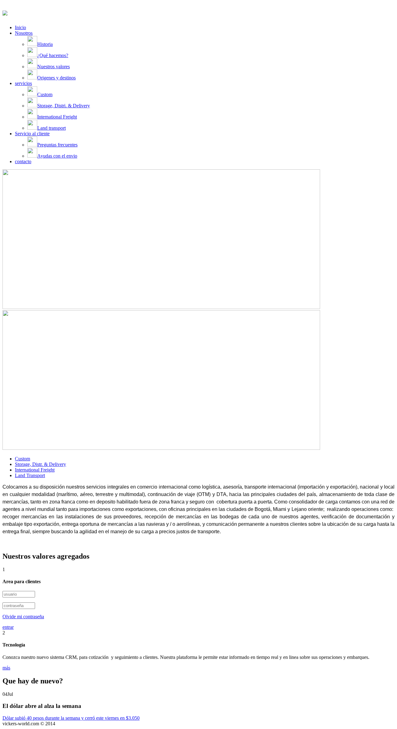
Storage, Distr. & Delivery (40, 464)
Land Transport (30, 475)
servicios (23, 83)
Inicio (20, 27)
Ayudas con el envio (57, 156)
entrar (8, 627)
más (6, 667)
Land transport (51, 128)
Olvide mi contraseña (23, 616)
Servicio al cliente (32, 133)
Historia (45, 44)
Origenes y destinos (56, 77)
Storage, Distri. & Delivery (63, 105)
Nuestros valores (53, 66)
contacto (23, 161)
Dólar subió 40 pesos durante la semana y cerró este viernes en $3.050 (71, 718)
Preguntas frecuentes (57, 144)
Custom (44, 94)
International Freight (57, 116)
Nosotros (24, 33)
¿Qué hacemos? (52, 55)
